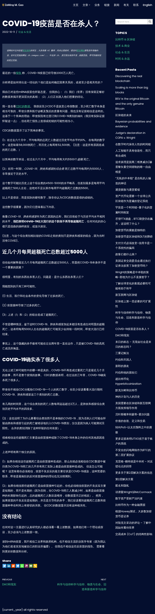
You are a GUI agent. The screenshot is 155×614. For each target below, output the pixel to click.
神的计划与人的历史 (127, 397)
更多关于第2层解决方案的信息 (133, 473)
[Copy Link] (35, 566)
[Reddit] (13, 566)
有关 (126, 5)
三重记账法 (122, 353)
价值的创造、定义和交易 (130, 421)
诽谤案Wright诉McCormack (133, 492)
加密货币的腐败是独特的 (130, 230)
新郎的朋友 (122, 366)
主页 (75, 5)
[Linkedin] (9, 566)
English (147, 5)
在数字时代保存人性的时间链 (133, 144)
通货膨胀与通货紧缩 (127, 190)
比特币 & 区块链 (125, 39)
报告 (19, 73)
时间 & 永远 (122, 59)
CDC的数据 (23, 106)
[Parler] (26, 566)
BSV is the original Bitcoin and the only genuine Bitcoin (132, 103)
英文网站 (80, 50)
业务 (97, 5)
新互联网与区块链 (126, 295)
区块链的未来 (123, 115)
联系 (136, 5)
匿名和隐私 (122, 485)
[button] (89, 5)
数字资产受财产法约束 (129, 498)
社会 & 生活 (24, 32)
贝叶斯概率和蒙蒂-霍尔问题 (132, 414)
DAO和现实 (122, 335)
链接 (107, 5)
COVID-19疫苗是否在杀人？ (132, 329)
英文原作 (26, 50)
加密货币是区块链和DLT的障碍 (134, 236)
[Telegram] (18, 566)
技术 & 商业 (122, 46)
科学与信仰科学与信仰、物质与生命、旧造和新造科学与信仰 (133, 317)
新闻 (116, 5)
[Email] (31, 566)
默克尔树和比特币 (126, 390)
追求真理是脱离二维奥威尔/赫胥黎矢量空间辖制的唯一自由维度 (133, 167)
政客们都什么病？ (126, 254)
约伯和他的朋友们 (126, 372)
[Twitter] (4, 566)
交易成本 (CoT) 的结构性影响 (133, 534)
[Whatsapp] (22, 566)
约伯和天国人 (123, 359)
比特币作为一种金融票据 (130, 505)
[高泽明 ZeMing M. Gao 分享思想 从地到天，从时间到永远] (12, 5)
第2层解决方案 (124, 479)
